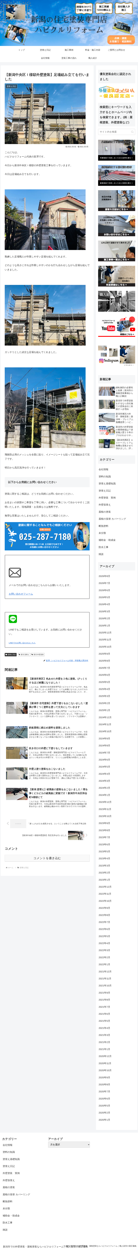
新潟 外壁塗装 (39, 655)
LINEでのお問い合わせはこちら (22, 643)
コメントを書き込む (47, 858)
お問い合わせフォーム (21, 594)
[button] (132, 131)
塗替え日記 (12, 655)
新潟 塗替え (25, 655)
